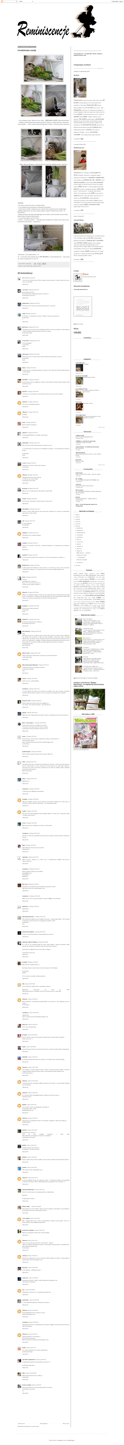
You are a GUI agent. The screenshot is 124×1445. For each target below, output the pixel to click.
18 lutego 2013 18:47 (32, 498)
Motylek (24, 1157)
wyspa (80, 607)
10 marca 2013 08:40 (30, 1373)
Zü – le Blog (79, 478)
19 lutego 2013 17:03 (30, 521)
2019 (76, 514)
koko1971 (24, 391)
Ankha (24, 1046)
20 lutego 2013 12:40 (33, 592)
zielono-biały (85, 608)
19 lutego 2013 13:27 (35, 509)
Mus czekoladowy (80, 448)
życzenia (87, 610)
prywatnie (90, 595)
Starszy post (66, 1423)
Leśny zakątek (26, 1218)
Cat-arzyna (25, 289)
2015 (76, 521)
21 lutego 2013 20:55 (32, 712)
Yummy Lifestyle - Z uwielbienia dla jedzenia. (87, 447)
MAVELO (78, 497)
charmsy (102, 575)
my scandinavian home (81, 389)
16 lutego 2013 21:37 (31, 313)
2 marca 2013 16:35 (32, 1035)
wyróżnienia (76, 607)
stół (104, 599)
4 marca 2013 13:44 (31, 1145)
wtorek (103, 605)
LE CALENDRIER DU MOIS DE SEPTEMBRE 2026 (87, 480)
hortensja (99, 583)
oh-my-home (25, 340)
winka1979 (25, 619)
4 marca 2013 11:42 (32, 1118)
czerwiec (76, 579)
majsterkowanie (92, 588)
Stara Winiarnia (26, 631)
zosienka (24, 543)
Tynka (23, 313)
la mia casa (25, 1278)
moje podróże (94, 590)
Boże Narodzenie (91, 575)
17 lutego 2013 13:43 (33, 412)
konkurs (102, 585)
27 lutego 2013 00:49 (34, 896)
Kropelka (24, 1035)
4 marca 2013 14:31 (32, 1157)
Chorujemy (86, 647)
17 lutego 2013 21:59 (32, 432)
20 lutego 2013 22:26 (33, 619)
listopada (79, 530)
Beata (23, 577)
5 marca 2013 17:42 (40, 1189)
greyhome (25, 488)
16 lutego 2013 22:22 (35, 340)
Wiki (23, 984)
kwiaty (80, 586)
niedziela (87, 591)
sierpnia (79, 537)
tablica (75, 603)
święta (102, 601)
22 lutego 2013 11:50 (31, 736)
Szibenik (93, 601)
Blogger (72, 1440)
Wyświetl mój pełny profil (89, 276)
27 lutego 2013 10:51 (33, 906)
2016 (76, 519)
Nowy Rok (98, 591)
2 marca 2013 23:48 (33, 1067)
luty (75, 588)
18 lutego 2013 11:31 (31, 463)
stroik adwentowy (77, 601)
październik (76, 593)
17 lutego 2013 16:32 (31, 422)
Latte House (25, 354)
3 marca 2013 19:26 (32, 1092)
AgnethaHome (92, 573)
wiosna (86, 605)
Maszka (87, 274)
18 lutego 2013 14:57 (33, 475)
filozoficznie (93, 581)
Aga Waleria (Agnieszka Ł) (29, 1359)
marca (78, 548)
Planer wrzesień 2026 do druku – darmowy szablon (88, 474)
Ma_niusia (24, 1267)
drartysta (24, 1255)
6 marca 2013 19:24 (32, 1255)
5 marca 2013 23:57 (40, 1230)
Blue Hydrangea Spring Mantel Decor (84, 437)
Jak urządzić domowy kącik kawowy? (84, 485)
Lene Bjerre (94, 586)
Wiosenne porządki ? (82, 559)
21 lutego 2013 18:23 (36, 700)
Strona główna (43, 1423)
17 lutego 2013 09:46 (33, 391)
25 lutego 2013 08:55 (33, 799)
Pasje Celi (24, 1024)
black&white (77, 575)
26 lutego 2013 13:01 (33, 857)
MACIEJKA (25, 379)
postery (75, 595)
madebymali (25, 1300)
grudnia (79, 528)
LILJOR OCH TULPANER (82, 376)
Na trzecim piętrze (88, 619)
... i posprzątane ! (81, 557)
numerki (103, 591)
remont (89, 597)
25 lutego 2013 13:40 (31, 823)
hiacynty (90, 583)
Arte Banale (43, 257)
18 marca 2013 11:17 (36, 1385)
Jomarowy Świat (26, 700)
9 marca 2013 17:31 (31, 1347)
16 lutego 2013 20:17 (35, 303)
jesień (77, 585)
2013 (76, 526)
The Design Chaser (81, 415)
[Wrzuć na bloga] (40, 264)
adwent (76, 573)
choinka (75, 577)
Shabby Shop (25, 303)
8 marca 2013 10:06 (33, 1310)
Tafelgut (82, 603)
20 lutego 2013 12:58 (33, 606)
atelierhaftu (25, 443)
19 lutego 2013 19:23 (32, 543)
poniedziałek (101, 593)
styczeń (84, 601)
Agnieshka (25, 857)
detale (27, 266)
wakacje (90, 603)
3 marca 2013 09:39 (33, 1081)
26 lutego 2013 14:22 (34, 869)
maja (78, 544)
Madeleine (25, 906)
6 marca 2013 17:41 (32, 1240)
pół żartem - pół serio (81, 595)
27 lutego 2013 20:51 (40, 932)
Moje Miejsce (25, 509)
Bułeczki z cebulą (80, 461)
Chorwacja (81, 577)
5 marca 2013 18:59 (36, 1206)
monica (24, 678)
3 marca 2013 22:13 (31, 1104)
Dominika (24, 799)
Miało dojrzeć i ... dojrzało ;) (84, 553)
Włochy (90, 605)
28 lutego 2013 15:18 (43, 942)
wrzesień (94, 605)
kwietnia (79, 546)
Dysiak (24, 811)
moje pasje (78, 459)
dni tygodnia (98, 579)
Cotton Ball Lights (100, 577)
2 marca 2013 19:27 (33, 1057)
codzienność (91, 577)
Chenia (24, 498)
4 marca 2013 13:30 (32, 1130)
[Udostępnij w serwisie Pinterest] (45, 264)
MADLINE (24, 1057)
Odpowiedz (25, 284)
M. (83, 588)
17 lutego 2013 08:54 (33, 379)
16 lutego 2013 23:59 (34, 354)
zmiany (94, 608)
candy (24, 266)
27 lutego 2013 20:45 (39, 916)
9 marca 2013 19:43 (41, 1359)
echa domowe (84, 581)
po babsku (90, 593)
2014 (76, 524)
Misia (23, 845)
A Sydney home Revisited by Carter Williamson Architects (92, 417)
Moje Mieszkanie (87, 590)
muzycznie (76, 591)
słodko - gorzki (92, 599)
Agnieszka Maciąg (80, 452)
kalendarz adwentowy (91, 584)
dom (103, 579)
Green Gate (79, 583)
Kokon (97, 584)
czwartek (81, 579)
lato (89, 586)
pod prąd (95, 593)
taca (78, 603)
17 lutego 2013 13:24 (33, 402)
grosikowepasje (26, 751)
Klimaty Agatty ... (26, 1206)
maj (86, 588)
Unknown (24, 402)
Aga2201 (24, 432)
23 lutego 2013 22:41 (31, 762)
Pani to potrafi (79, 490)
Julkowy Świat (25, 653)
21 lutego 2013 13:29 (43, 665)
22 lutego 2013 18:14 (36, 751)
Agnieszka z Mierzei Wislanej (29, 942)
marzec (99, 588)
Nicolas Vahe (81, 591)
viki (23, 521)
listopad (103, 586)
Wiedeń (103, 603)
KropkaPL (24, 962)
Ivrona (24, 823)
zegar (80, 608)
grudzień (85, 583)
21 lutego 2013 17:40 (34, 689)
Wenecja (95, 603)
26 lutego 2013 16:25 (33, 884)
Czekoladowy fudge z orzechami (83, 442)
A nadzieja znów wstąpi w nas (90, 666)
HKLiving (95, 583)
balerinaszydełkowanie (28, 1189)
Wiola (23, 762)
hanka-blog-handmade (28, 932)
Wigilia (82, 605)
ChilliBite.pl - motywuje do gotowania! (85, 441)
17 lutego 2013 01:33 (31, 367)
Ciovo (85, 577)
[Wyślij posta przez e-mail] (34, 263)
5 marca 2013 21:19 (35, 1218)
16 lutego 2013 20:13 (34, 289)
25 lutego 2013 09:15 (31, 811)
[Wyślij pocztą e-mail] (38, 264)
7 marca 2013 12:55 (33, 1278)
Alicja (23, 367)
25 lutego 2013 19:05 (30, 845)
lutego (78, 551)
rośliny (31, 266)
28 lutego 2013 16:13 (33, 962)
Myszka (24, 1145)
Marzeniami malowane (28, 916)
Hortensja (85, 657)
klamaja (24, 1104)
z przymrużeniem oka (87, 607)
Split (102, 599)
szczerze (88, 601)
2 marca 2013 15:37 (33, 1024)
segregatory (81, 599)
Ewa (23, 1289)
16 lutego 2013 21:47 (33, 327)
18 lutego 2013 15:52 (33, 488)
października (80, 532)
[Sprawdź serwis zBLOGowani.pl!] (78, 324)
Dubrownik (76, 581)
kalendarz (83, 584)
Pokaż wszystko (102, 427)
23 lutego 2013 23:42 (31, 778)
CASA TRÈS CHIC (80, 363)
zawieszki (76, 608)
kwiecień (85, 586)
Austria (97, 573)
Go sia (23, 463)
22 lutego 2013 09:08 (40, 723)
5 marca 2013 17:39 (32, 1177)
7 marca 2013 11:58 (32, 1267)
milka (23, 1373)
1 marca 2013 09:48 (30, 984)
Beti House (25, 327)
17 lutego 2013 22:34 (34, 443)
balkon (103, 573)
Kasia (23, 422)
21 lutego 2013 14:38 (32, 678)
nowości (92, 591)
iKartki (24, 1347)
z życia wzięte (96, 607)
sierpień (86, 599)
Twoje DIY (78, 484)
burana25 (24, 555)
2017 (76, 517)
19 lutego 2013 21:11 (33, 555)
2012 (76, 565)
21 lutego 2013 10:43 (36, 631)
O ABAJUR (86, 364)
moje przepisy (101, 590)
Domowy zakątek (26, 1385)
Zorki (98, 608)
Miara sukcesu (86, 638)
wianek (99, 603)
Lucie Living (79, 402)
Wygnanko (25, 606)
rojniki (93, 597)
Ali (23, 278)
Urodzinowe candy (81, 555)
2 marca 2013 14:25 (34, 1012)
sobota (98, 599)
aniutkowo (25, 533)
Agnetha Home (83, 573)
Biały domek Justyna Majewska (30, 665)
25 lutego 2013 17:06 (34, 833)
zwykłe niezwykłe (81, 610)
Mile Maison (80, 590)
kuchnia (76, 586)
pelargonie (81, 593)
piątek (85, 593)
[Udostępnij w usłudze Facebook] (43, 264)
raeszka (24, 1167)
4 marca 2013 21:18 (31, 1167)
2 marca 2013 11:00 (33, 999)
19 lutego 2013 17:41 (33, 533)
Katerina (24, 1130)
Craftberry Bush (80, 435)
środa (97, 601)
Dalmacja (86, 579)
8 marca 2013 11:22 (32, 1334)
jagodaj (24, 712)
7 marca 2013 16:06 (30, 1289)
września (79, 535)
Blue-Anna (25, 884)
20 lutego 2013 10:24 (31, 577)
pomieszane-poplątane (28, 1230)
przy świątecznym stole (80, 597)
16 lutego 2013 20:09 (29, 278)
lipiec (98, 586)
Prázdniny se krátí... (88, 403)
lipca (78, 539)
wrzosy (98, 605)
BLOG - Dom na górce (28, 723)
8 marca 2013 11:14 (33, 1322)
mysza (23, 736)
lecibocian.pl (79, 473)
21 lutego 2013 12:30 (35, 653)
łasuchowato (79, 588)
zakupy (103, 607)
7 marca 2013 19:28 (34, 1300)
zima (91, 608)
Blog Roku (83, 575)
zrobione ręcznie (37, 266)
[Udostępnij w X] (42, 264)
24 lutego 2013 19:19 (34, 789)
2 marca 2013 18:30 (31, 1046)
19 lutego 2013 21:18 (34, 565)
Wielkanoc (77, 605)
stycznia (79, 562)
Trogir (86, 603)
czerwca (79, 541)
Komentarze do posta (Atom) (31, 1426)
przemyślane (99, 595)
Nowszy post (21, 1423)
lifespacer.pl (25, 565)
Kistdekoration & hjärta (89, 377)
